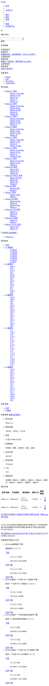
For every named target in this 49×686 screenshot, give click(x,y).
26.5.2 (12, 270)
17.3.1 (12, 344)
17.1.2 (12, 353)
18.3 (11, 314)
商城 (7, 24)
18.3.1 (12, 312)
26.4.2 (12, 274)
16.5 (11, 375)
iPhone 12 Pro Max (17, 150)
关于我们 (4, 514)
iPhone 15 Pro (15, 121)
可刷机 (8, 410)
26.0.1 (12, 291)
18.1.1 (12, 320)
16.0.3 (12, 394)
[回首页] (3, 2)
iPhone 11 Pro (15, 163)
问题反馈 (20, 514)
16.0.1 (12, 398)
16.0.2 (12, 396)
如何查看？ (13, 233)
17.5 (11, 338)
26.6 (11, 268)
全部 (7, 245)
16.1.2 (12, 388)
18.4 (11, 307)
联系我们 (12, 514)
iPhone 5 (13, 216)
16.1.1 (12, 390)
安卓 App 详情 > (29, 54)
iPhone (7, 77)
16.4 (11, 380)
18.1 (11, 322)
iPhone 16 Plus (15, 110)
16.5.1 (12, 373)
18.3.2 (12, 309)
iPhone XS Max (16, 178)
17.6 (11, 334)
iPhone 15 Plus (15, 123)
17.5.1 (12, 336)
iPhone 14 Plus (15, 133)
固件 (7, 15)
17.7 (11, 330)
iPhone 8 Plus (15, 188)
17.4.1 (12, 340)
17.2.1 (12, 349)
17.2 (11, 351)
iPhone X (13, 184)
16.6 (11, 371)
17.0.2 (12, 361)
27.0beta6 (13, 252)
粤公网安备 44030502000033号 (13, 533)
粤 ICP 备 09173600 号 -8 (35, 533)
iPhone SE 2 (14, 171)
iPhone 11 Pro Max (17, 161)
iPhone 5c (13, 214)
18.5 (11, 303)
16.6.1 (12, 369)
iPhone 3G (14, 229)
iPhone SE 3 (14, 169)
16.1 (11, 392)
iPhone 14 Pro (15, 131)
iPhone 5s (13, 212)
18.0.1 (12, 324)
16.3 (11, 384)
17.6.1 (12, 332)
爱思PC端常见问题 (31, 514)
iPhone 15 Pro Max (17, 119)
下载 (7, 553)
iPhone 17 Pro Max (17, 93)
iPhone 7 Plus (15, 195)
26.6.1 (12, 266)
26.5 (11, 272)
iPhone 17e (14, 102)
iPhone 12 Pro (15, 152)
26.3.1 (12, 281)
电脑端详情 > (6, 54)
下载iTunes (44, 514)
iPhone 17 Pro (15, 95)
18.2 (11, 318)
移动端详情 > (17, 54)
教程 (7, 17)
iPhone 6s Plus (15, 201)
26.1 (11, 289)
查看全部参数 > (15, 415)
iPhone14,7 (9, 237)
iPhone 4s (13, 220)
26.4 (11, 279)
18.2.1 (12, 316)
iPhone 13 (13, 144)
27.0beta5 (13, 254)
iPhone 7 (13, 197)
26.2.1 (12, 285)
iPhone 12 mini (15, 156)
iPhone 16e (14, 114)
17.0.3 (12, 359)
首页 (7, 6)
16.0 (11, 400)
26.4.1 (12, 276)
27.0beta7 (13, 250)
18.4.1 (12, 305)
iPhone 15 (13, 125)
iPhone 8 (13, 190)
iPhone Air (14, 98)
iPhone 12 (13, 154)
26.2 (11, 287)
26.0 (11, 293)
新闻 (7, 19)
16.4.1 (12, 377)
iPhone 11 (13, 165)
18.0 (11, 326)
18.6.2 (12, 297)
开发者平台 (10, 26)
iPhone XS (14, 180)
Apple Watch (10, 83)
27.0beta (13, 262)
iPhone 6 (13, 207)
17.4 (11, 342)
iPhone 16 (13, 112)
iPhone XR (14, 182)
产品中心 (9, 10)
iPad (7, 79)
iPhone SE (14, 173)
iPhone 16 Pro (15, 108)
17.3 (11, 347)
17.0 (11, 365)
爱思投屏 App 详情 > (23, 61)
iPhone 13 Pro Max (17, 140)
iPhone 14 (13, 135)
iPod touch (9, 81)
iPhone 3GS (14, 227)
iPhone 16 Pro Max (17, 106)
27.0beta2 (13, 260)
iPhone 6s (13, 203)
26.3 (11, 283)
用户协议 (4, 517)
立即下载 (9, 565)
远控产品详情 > (7, 69)
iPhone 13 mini (15, 146)
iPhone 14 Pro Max (17, 129)
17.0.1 (12, 363)
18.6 (11, 301)
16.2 (11, 386)
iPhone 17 (13, 100)
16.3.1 (12, 382)
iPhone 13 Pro (15, 142)
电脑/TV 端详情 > (8, 61)
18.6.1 (12, 299)
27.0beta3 (13, 258)
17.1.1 (12, 355)
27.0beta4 (13, 256)
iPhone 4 (13, 222)
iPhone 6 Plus (15, 205)
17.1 (11, 357)
